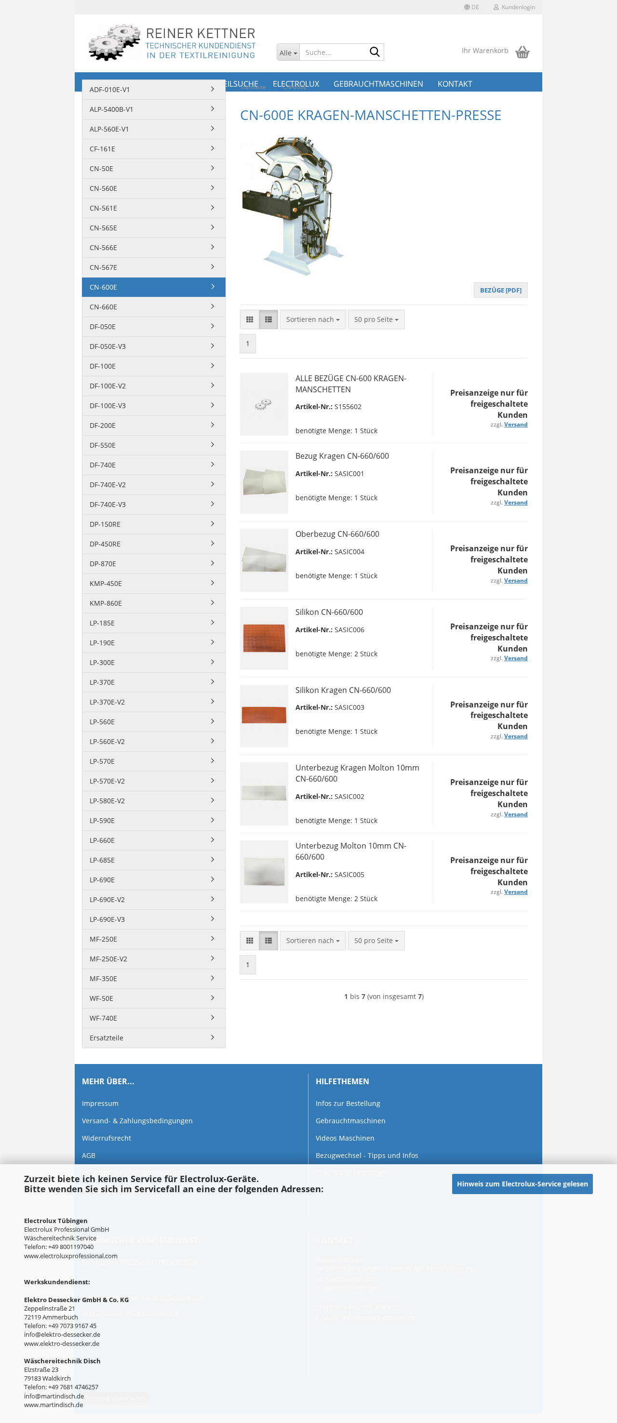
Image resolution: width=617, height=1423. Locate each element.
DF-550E (103, 445)
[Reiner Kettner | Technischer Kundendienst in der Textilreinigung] (172, 43)
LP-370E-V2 (107, 701)
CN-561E (103, 208)
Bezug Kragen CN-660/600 (342, 456)
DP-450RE (105, 543)
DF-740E (103, 464)
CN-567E (103, 267)
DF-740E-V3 (108, 504)
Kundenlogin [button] (517, 7)
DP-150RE (105, 524)
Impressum (100, 1103)
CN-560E (103, 188)
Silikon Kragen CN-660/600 (343, 690)
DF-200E (103, 425)
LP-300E (102, 662)
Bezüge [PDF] (501, 290)
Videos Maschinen (345, 1138)
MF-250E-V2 (108, 958)
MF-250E (103, 939)
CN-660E (103, 306)
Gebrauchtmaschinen (351, 1120)
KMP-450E (106, 583)
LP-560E (102, 721)
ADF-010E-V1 (110, 89)
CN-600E (103, 287)
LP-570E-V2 (107, 780)
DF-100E (103, 366)
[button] (471, 7)
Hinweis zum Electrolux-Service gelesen (522, 1183)
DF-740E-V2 (108, 484)
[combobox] (313, 319)
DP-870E (103, 563)
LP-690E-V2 (107, 899)
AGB (88, 1155)
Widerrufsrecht (106, 1138)
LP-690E (102, 879)
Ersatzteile (106, 1037)
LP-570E (102, 761)
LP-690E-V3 (107, 919)
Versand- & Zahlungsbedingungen (137, 1120)
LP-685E (102, 859)
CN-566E (103, 247)
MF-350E (103, 978)
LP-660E (102, 840)
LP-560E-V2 (107, 741)
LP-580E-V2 (107, 800)
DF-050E (103, 326)
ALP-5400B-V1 (112, 109)
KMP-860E (106, 603)
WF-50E (101, 998)
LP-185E (102, 622)
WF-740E (103, 1018)
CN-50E (101, 168)
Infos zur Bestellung (348, 1103)
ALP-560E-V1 (109, 128)
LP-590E (102, 820)
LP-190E (102, 642)
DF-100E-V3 (108, 405)
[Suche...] (375, 52)
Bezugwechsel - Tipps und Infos (367, 1155)
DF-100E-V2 (108, 385)
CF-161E (102, 148)
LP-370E (102, 682)
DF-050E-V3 (108, 346)
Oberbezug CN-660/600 (337, 534)
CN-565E (103, 227)
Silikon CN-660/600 (329, 612)
